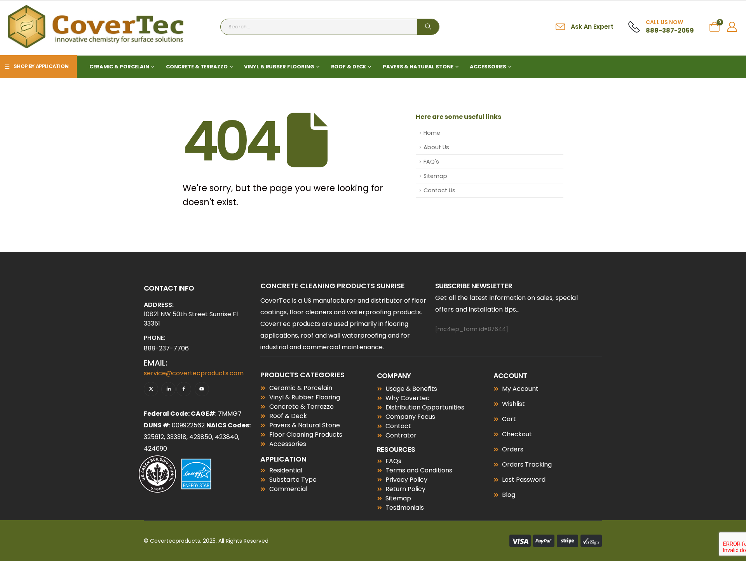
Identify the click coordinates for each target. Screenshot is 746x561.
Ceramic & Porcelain (119, 66)
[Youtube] (202, 389)
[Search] (428, 27)
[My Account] (732, 27)
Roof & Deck (348, 66)
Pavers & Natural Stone (418, 66)
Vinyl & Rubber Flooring (279, 66)
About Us (436, 147)
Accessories (488, 66)
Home (432, 133)
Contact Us (439, 190)
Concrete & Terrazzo (197, 66)
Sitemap (435, 176)
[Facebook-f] (183, 389)
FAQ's (431, 162)
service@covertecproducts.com (194, 373)
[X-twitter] (151, 389)
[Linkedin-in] (168, 389)
